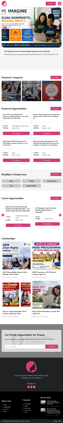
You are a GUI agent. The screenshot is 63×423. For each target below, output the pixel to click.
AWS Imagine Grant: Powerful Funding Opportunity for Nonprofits (45, 210)
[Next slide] (58, 28)
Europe (31, 181)
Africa (11, 181)
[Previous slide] (5, 28)
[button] (59, 3)
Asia (11, 186)
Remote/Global (31, 186)
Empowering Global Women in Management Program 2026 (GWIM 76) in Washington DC (46, 116)
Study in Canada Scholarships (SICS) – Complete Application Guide (15, 312)
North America (52, 181)
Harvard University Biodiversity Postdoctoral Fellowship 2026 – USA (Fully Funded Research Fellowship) (16, 116)
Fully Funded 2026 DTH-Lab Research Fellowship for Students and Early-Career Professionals (15, 143)
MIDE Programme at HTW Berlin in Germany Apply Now (44, 273)
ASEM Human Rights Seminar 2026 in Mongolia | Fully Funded (15, 273)
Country (8, 217)
